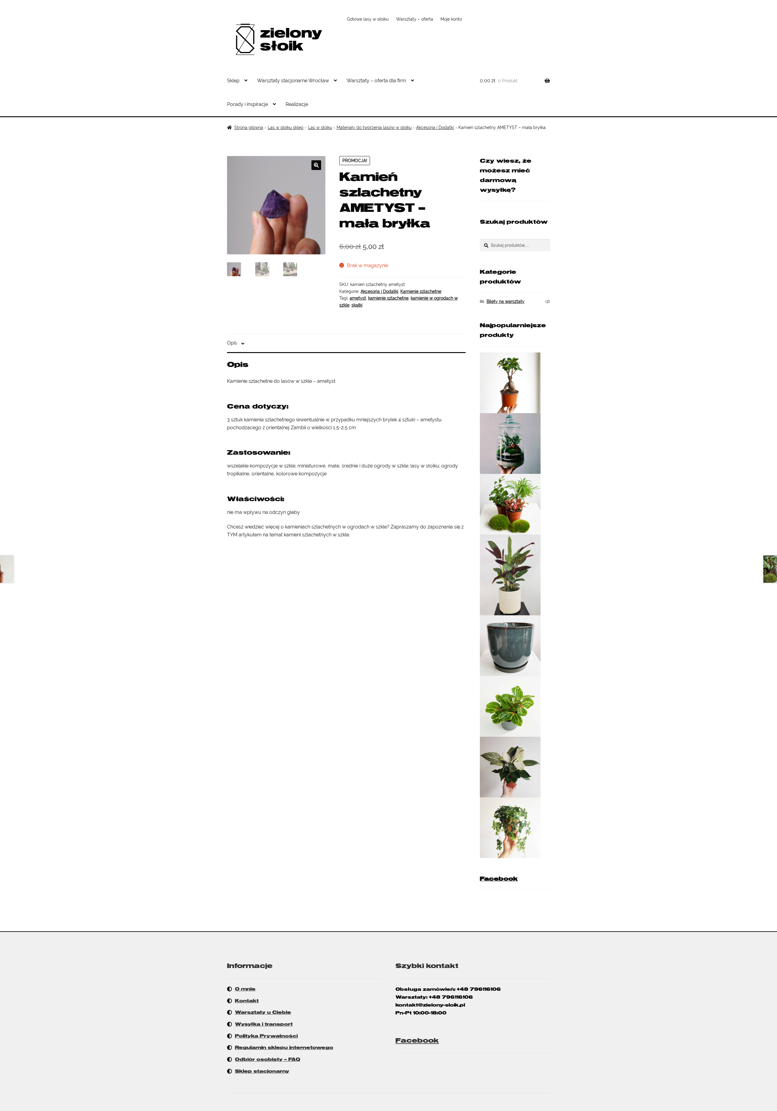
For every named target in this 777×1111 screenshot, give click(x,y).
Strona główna (248, 127)
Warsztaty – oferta (414, 19)
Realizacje (297, 104)
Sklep (233, 80)
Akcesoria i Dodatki (435, 127)
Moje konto (451, 19)
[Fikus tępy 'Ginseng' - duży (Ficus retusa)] (515, 382)
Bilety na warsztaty (505, 301)
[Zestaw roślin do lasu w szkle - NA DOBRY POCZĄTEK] (515, 504)
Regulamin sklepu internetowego (284, 1047)
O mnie (245, 989)
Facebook (499, 879)
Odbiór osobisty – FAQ (267, 1059)
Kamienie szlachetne (420, 291)
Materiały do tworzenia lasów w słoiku (374, 127)
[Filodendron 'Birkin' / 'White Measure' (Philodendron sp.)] (515, 767)
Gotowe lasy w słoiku (367, 19)
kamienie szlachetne (388, 298)
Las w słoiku (320, 127)
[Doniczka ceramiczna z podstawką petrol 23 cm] (515, 645)
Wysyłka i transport (264, 1024)
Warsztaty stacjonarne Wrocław (293, 80)
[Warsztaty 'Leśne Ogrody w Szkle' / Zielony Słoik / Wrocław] (515, 443)
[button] (316, 165)
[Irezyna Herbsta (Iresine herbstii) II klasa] (515, 706)
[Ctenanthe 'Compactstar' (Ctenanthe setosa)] (515, 575)
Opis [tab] (232, 343)
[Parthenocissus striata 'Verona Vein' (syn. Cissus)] (515, 827)
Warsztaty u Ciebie (263, 1012)
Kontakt (247, 1000)
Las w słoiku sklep (286, 127)
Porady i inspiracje (247, 104)
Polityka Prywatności (266, 1036)
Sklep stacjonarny (262, 1071)
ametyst (358, 298)
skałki (356, 305)
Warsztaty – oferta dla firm (376, 80)
